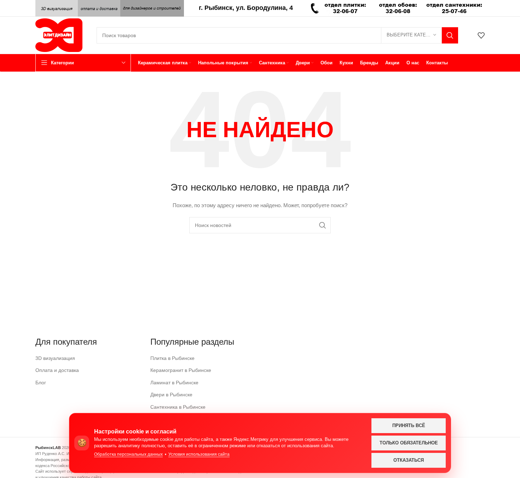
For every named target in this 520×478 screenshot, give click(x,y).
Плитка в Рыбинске (172, 358)
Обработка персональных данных (128, 454)
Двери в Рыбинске (171, 394)
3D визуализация (55, 358)
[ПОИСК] (450, 35)
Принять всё (408, 425)
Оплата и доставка (57, 370)
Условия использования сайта (199, 454)
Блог (40, 382)
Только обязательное (409, 442)
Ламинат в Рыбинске (174, 382)
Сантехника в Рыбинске (178, 407)
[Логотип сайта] (58, 34)
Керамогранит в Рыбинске (180, 370)
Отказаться (408, 460)
